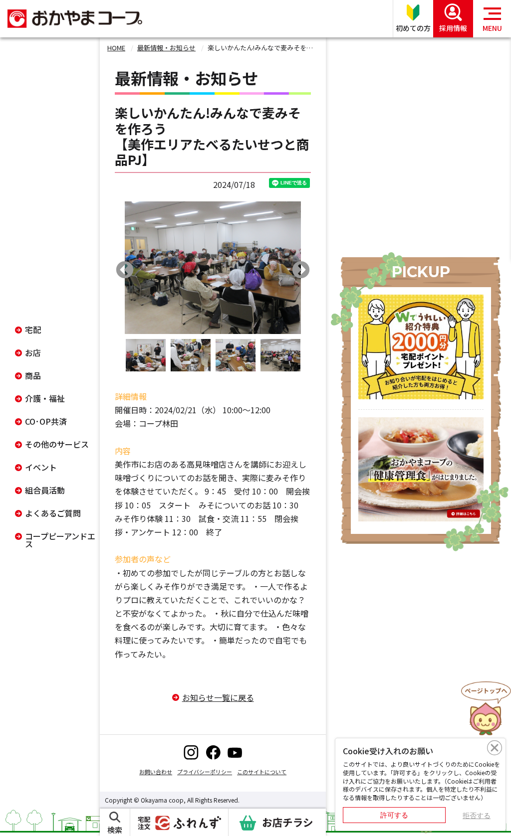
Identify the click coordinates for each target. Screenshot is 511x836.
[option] (213, 267)
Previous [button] (125, 271)
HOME (116, 47)
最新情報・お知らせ (166, 47)
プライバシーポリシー (204, 772)
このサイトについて (261, 772)
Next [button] (301, 271)
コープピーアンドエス (60, 540)
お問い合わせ (155, 772)
